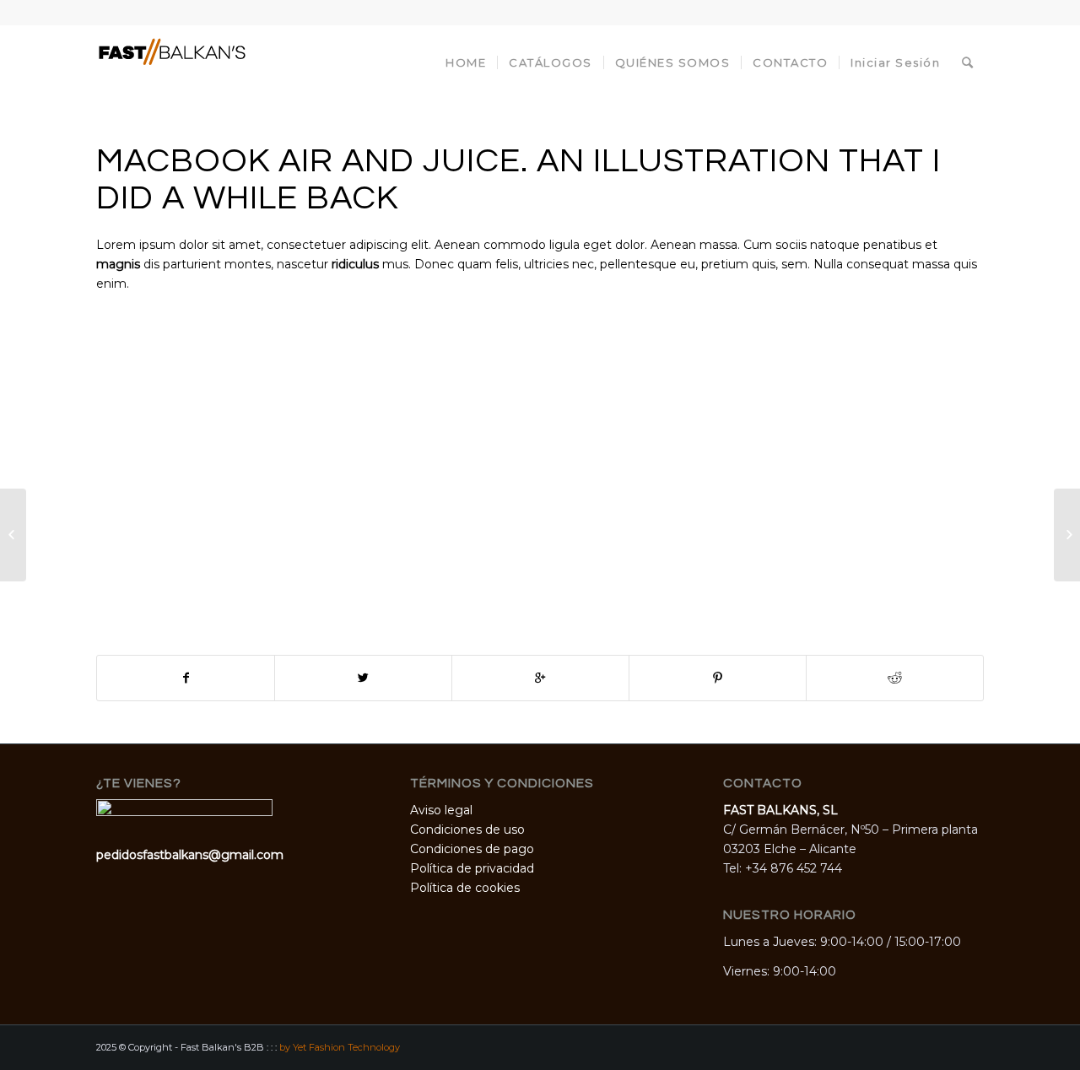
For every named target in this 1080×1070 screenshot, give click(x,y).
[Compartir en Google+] (540, 678)
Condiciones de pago (472, 849)
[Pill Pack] (13, 535)
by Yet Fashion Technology (339, 1047)
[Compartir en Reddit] (895, 678)
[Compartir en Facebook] (185, 678)
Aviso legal (441, 810)
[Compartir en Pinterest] (717, 678)
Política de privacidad (472, 868)
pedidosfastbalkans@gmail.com (190, 854)
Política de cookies (465, 887)
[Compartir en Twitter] (363, 678)
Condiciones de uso (467, 829)
